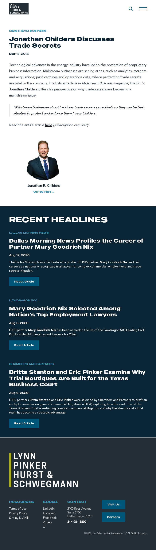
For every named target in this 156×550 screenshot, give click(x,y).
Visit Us (113, 504)
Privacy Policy (18, 513)
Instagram (49, 513)
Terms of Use (18, 508)
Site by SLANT (18, 518)
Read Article (24, 281)
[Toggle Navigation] (143, 9)
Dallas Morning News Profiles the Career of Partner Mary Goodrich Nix (76, 243)
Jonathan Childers (23, 89)
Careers (113, 517)
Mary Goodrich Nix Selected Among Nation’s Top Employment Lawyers (65, 311)
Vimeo (47, 522)
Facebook (50, 518)
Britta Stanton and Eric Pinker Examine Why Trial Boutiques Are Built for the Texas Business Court (77, 378)
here (48, 125)
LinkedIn (49, 508)
